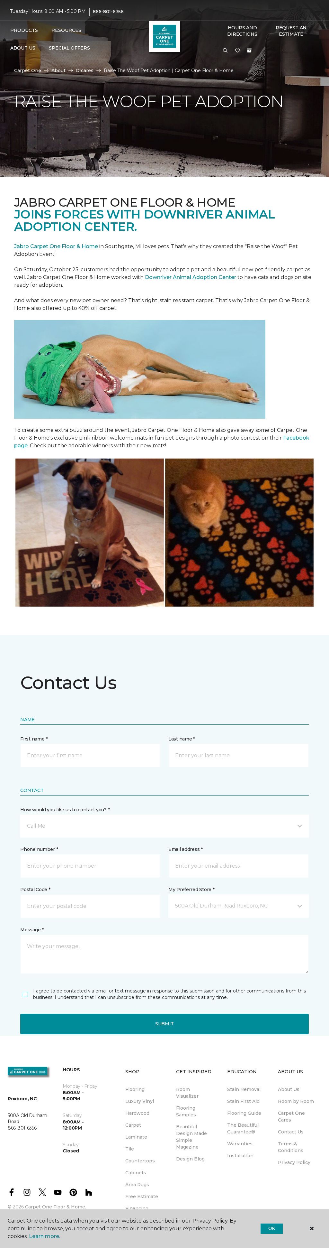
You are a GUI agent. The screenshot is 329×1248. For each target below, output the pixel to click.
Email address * (185, 849)
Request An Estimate (291, 31)
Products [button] (24, 30)
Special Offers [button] (69, 48)
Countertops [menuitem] (140, 1161)
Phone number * (39, 849)
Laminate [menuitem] (136, 1137)
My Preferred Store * (191, 889)
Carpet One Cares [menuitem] (291, 1116)
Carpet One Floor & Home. (55, 1207)
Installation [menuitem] (240, 1156)
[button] (225, 51)
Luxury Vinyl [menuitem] (139, 1101)
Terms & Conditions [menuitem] (290, 1147)
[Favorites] (237, 51)
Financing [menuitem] (136, 1208)
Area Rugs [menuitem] (137, 1184)
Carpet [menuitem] (133, 1125)
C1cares (84, 70)
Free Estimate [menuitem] (141, 1196)
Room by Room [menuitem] (296, 1101)
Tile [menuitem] (129, 1149)
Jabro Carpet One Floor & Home (56, 246)
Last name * (181, 739)
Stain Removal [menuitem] (244, 1089)
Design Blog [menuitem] (190, 1159)
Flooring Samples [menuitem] (186, 1111)
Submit (164, 1024)
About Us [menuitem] (288, 1089)
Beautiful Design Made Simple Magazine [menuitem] (191, 1137)
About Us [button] (22, 48)
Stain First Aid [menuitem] (243, 1101)
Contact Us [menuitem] (291, 1132)
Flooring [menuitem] (135, 1089)
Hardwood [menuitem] (137, 1113)
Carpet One (27, 70)
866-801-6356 (108, 11)
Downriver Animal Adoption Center (191, 277)
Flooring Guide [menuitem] (244, 1113)
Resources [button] (66, 30)
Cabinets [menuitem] (135, 1173)
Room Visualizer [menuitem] (187, 1092)
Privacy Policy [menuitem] (294, 1162)
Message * (31, 929)
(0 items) (249, 50)
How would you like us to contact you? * (65, 809)
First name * (34, 739)
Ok (271, 1228)
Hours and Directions (242, 31)
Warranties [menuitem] (240, 1144)
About (58, 70)
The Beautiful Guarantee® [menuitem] (243, 1128)
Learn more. (44, 1236)
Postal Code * (35, 889)
